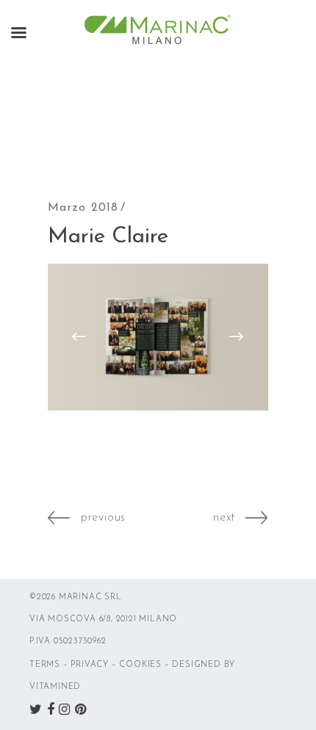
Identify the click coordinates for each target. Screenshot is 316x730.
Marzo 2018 (83, 208)
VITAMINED (55, 687)
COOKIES (140, 665)
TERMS (44, 665)
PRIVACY (90, 665)
